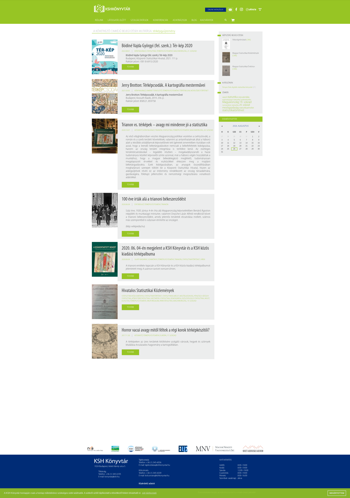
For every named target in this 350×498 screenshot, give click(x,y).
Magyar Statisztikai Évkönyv (243, 67)
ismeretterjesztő (154, 91)
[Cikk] (248, 40)
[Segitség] (260, 10)
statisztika (151, 51)
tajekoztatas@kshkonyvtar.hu (157, 465)
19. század (191, 301)
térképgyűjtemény (165, 51)
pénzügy (198, 296)
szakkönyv (152, 260)
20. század (208, 130)
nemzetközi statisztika (230, 105)
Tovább (130, 67)
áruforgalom (153, 301)
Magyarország (180, 51)
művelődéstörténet (199, 91)
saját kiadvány (141, 260)
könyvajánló (140, 51)
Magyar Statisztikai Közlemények (245, 53)
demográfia (175, 298)
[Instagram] (241, 10)
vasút (207, 298)
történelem (184, 91)
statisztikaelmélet (171, 296)
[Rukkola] (251, 10)
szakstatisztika (246, 100)
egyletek (125, 301)
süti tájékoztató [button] (149, 493)
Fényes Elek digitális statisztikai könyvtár (237, 87)
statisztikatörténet (191, 260)
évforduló (139, 205)
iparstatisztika (166, 301)
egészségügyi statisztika (193, 298)
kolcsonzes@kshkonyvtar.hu (157, 476)
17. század (171, 336)
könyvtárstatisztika (141, 298)
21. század (192, 51)
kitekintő (139, 130)
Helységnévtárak (239, 40)
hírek (203, 260)
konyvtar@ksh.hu (112, 477)
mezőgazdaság (186, 296)
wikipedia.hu (137, 226)
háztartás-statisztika (160, 298)
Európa (163, 336)
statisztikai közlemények (133, 296)
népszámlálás (244, 97)
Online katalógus (215, 10)
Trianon (158, 130)
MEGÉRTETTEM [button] (336, 493)
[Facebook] (236, 10)
